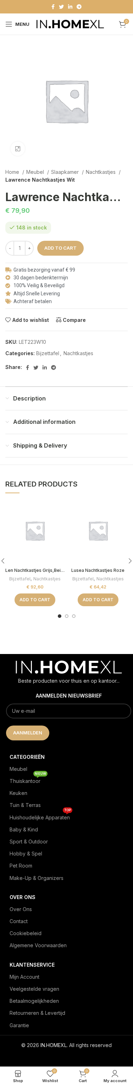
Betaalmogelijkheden (34, 1001)
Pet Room (21, 866)
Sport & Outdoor (29, 841)
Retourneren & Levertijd (37, 1013)
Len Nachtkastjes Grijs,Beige (35, 570)
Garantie (19, 1025)
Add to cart (60, 248)
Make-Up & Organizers (36, 878)
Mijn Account (24, 977)
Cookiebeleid (25, 933)
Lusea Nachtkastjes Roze (97, 570)
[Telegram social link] (79, 6)
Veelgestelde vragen (34, 989)
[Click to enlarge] (18, 149)
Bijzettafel (47, 353)
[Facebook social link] (53, 6)
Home (13, 172)
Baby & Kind (24, 829)
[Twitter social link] (61, 6)
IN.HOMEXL (53, 1045)
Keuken (18, 793)
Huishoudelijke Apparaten (40, 816)
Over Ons (21, 909)
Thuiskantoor (28, 779)
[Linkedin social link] (70, 6)
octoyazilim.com (66, 1056)
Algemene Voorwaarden (38, 945)
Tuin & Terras (25, 805)
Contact (19, 921)
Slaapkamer (65, 172)
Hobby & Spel (26, 854)
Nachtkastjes (101, 172)
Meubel (35, 172)
